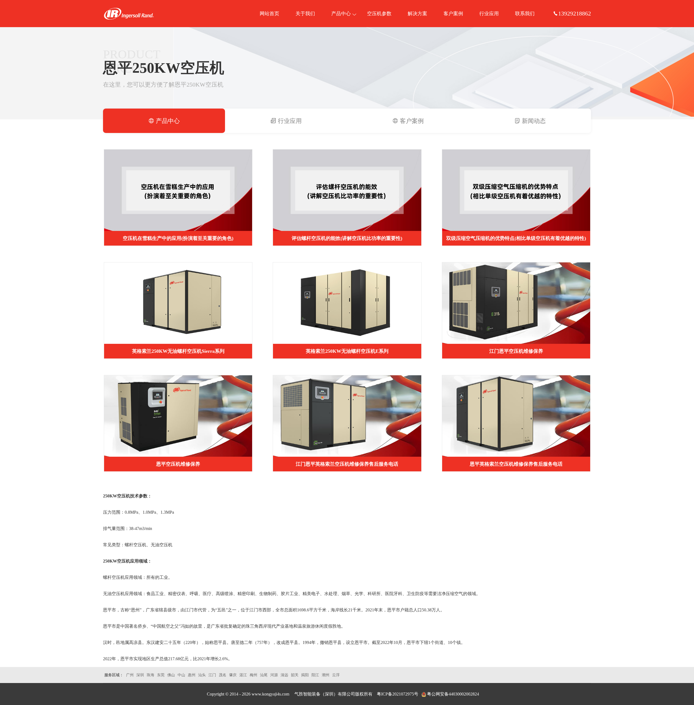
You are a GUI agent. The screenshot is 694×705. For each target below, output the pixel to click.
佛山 (171, 675)
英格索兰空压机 (129, 13)
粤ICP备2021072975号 (397, 694)
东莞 (161, 675)
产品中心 (341, 13)
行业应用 (489, 13)
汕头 (202, 675)
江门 (212, 675)
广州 (130, 675)
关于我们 (305, 13)
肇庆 (233, 675)
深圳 (140, 675)
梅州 (253, 675)
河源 (274, 675)
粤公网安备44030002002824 (453, 694)
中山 (181, 675)
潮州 (325, 675)
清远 (284, 675)
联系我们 (525, 13)
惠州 (191, 675)
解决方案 (417, 13)
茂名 (222, 675)
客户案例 (453, 13)
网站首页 (269, 13)
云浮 (336, 675)
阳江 (315, 675)
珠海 (150, 675)
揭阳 (305, 675)
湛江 (243, 675)
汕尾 (264, 675)
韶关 (294, 675)
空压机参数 (379, 13)
